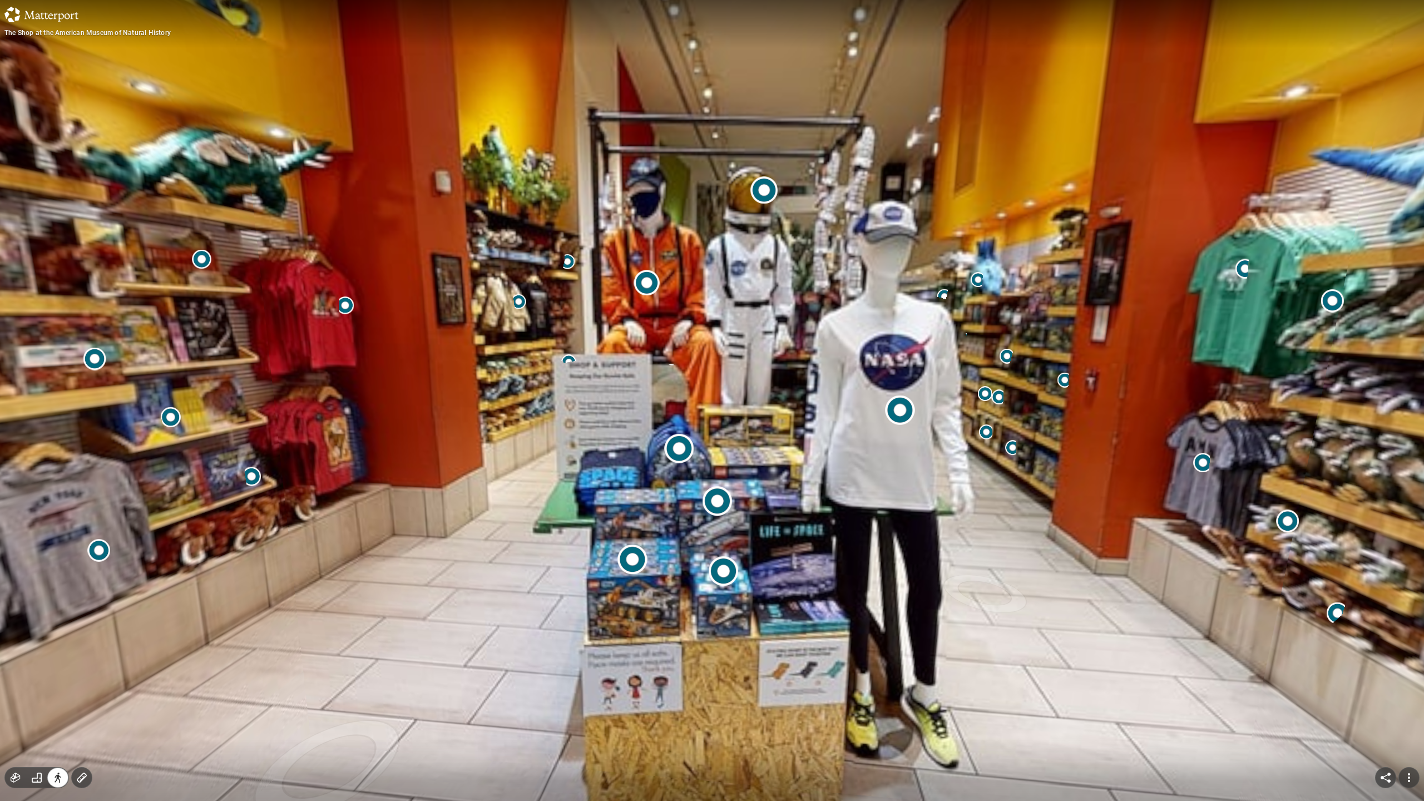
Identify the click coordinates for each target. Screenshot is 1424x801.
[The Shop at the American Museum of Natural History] (712, 400)
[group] (36, 777)
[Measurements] (81, 777)
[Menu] (1409, 777)
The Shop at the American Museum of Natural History (87, 33)
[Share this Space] (1385, 777)
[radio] (15, 778)
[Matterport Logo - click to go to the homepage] (41, 14)
